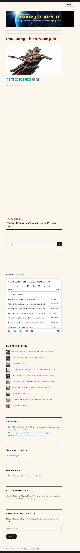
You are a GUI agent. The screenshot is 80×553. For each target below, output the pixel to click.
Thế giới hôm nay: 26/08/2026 (21, 393)
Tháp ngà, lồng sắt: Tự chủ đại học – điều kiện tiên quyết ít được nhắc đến (30, 304)
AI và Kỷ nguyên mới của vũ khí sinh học (20, 327)
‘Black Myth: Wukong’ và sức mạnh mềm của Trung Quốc (25, 436)
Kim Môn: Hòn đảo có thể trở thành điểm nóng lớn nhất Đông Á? (27, 308)
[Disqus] (40, 125)
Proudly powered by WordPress (31, 549)
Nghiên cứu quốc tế (12, 549)
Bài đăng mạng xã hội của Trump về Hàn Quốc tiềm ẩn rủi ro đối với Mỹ (33, 351)
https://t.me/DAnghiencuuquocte (34, 499)
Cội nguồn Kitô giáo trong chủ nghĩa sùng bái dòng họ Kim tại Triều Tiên (30, 318)
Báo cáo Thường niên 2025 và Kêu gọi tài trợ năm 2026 (24, 476)
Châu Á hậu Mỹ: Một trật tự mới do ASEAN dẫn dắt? (24, 299)
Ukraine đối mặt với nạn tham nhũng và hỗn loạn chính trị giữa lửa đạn (33, 381)
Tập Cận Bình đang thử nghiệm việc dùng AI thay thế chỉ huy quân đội (33, 375)
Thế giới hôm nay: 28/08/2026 (21, 405)
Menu (69, 4)
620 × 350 (18, 86)
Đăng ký (11, 536)
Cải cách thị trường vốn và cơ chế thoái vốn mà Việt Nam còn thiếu (28, 322)
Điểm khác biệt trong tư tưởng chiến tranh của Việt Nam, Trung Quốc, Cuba (31, 433)
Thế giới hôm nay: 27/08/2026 (21, 363)
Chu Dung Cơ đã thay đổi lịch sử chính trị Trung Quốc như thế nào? (28, 313)
